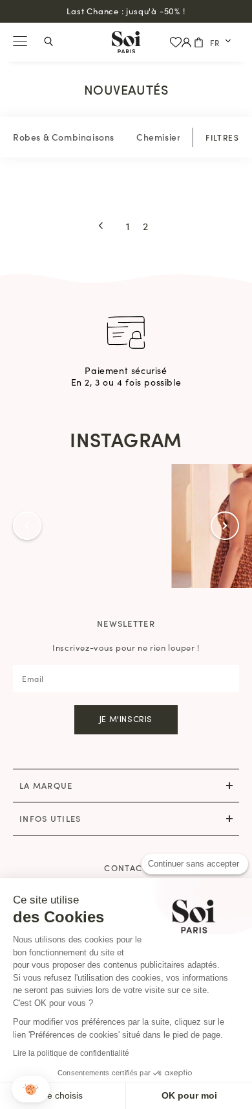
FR (215, 42)
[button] (31, 1089)
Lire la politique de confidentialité (71, 1053)
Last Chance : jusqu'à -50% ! (126, 11)
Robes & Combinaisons (63, 136)
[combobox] (221, 42)
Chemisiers (160, 136)
